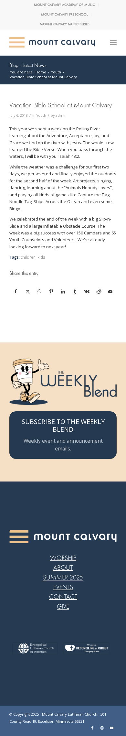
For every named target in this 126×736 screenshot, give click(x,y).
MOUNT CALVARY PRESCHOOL (64, 14)
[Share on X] (28, 291)
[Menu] (113, 42)
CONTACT (63, 597)
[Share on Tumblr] (75, 291)
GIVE (63, 606)
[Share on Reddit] (99, 291)
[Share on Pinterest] (51, 291)
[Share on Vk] (87, 291)
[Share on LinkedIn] (63, 291)
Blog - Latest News (27, 65)
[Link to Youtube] (112, 728)
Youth (41, 115)
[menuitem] (65, 4)
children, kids (33, 257)
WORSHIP (63, 558)
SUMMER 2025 (63, 577)
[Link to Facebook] (92, 728)
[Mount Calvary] (52, 42)
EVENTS (63, 587)
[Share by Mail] (110, 291)
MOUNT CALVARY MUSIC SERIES (64, 24)
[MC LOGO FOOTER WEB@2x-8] (63, 536)
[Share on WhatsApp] (39, 291)
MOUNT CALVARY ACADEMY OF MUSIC (64, 5)
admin (61, 115)
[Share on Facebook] (16, 291)
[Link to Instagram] (102, 728)
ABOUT (63, 567)
